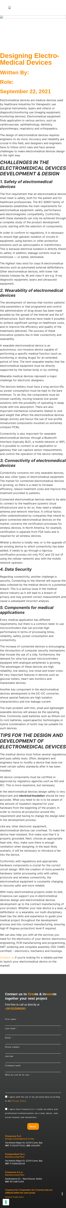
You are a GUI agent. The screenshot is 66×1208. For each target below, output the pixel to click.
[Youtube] (23, 1204)
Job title (9, 1056)
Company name (13, 1066)
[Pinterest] (42, 1204)
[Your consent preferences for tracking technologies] (6, 1202)
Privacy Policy (19, 1101)
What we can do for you (17, 1075)
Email (8, 1038)
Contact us (7, 957)
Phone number (12, 1047)
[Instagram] (36, 1204)
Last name (10, 1028)
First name (11, 1019)
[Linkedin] (29, 1204)
